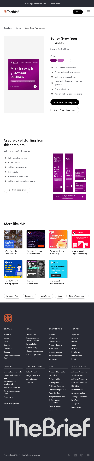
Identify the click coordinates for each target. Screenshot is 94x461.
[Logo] (8, 318)
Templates (8, 28)
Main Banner (46, 296)
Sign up (78, 11)
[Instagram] (82, 455)
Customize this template (64, 102)
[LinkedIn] (75, 455)
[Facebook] (69, 455)
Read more (55, 3)
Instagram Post (12, 296)
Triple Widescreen (76, 296)
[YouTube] (88, 455)
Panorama (29, 296)
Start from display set (64, 110)
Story (60, 296)
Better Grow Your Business (35, 28)
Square (18, 28)
